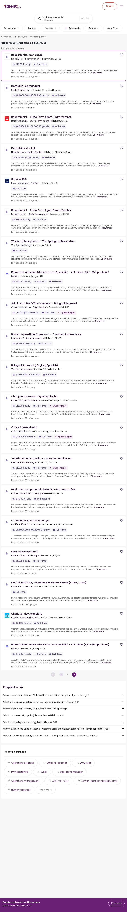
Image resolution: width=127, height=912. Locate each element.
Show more (96, 72)
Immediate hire (19, 771)
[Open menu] (121, 6)
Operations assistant (22, 762)
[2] (74, 674)
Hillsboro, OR (21, 37)
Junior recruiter (60, 780)
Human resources (21, 789)
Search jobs (7, 37)
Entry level (85, 762)
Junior (44, 771)
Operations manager (71, 771)
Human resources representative (99, 780)
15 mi (84, 18)
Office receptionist (56, 762)
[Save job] (121, 54)
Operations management (25, 780)
